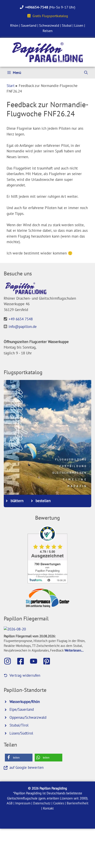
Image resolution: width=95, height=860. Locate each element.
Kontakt (48, 808)
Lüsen (78, 25)
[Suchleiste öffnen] (86, 72)
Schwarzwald (49, 25)
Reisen (48, 30)
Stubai (67, 25)
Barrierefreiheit (77, 803)
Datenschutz (42, 803)
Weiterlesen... (74, 650)
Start (11, 85)
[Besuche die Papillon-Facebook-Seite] (23, 661)
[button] (18, 757)
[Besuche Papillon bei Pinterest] (49, 661)
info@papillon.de (23, 326)
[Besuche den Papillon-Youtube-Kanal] (36, 661)
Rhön (14, 25)
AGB (10, 803)
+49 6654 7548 (21, 319)
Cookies (58, 803)
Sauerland (28, 25)
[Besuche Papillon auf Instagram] (10, 661)
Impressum (22, 803)
